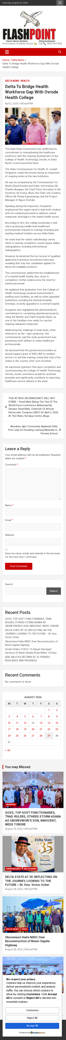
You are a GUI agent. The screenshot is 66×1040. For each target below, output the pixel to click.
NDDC (24, 929)
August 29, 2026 (14, 828)
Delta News (12, 80)
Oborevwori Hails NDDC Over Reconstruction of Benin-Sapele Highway (27, 941)
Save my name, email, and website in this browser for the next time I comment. (32, 555)
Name (9, 505)
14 (41, 722)
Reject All (32, 1017)
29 (49, 735)
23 (57, 729)
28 (41, 735)
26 (25, 735)
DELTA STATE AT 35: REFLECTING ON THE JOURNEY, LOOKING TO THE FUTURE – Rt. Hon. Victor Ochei (31, 634)
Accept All (32, 1025)
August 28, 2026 (14, 889)
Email (9, 520)
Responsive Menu (59, 3)
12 (25, 722)
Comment (11, 464)
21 (41, 729)
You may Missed (17, 767)
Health (24, 80)
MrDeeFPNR (26, 103)
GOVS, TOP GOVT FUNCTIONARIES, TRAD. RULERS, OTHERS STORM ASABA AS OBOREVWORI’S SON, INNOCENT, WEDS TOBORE (32, 622)
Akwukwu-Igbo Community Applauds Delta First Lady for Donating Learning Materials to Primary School (33, 430)
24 (9, 735)
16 (57, 722)
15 (49, 722)
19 (25, 729)
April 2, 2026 (11, 103)
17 (9, 729)
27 (33, 735)
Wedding (11, 804)
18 (17, 729)
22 (49, 729)
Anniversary (13, 869)
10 (9, 722)
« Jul (7, 750)
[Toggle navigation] (7, 52)
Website (9, 535)
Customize (32, 1010)
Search (9, 584)
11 (17, 722)
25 (17, 735)
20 (33, 729)
